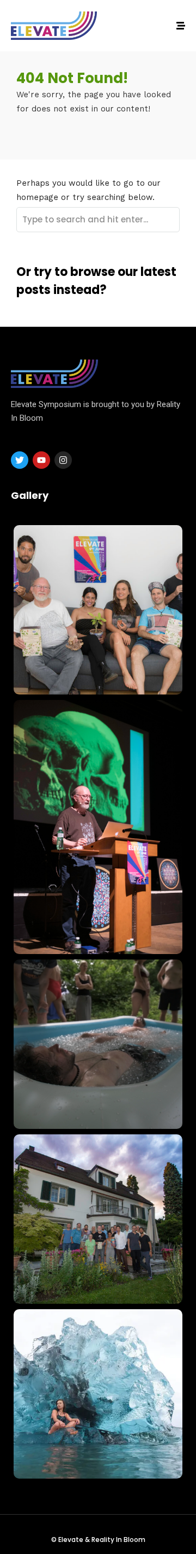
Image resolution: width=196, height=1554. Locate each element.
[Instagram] (63, 460)
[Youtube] (41, 460)
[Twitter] (19, 460)
